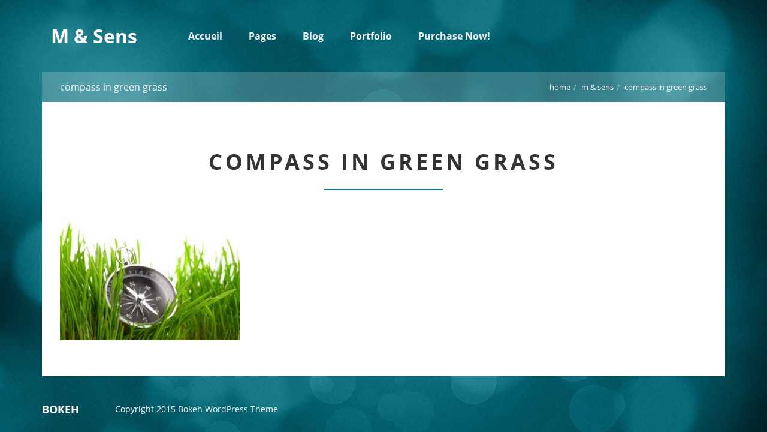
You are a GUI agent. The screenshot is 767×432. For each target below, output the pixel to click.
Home (559, 87)
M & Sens (597, 87)
